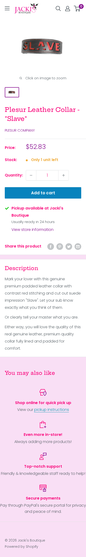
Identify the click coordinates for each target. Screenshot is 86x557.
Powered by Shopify (21, 546)
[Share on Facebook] (50, 246)
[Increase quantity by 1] (64, 175)
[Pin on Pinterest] (59, 246)
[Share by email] (78, 246)
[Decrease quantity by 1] (31, 175)
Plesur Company (20, 130)
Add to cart (43, 193)
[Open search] (58, 8)
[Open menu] (7, 8)
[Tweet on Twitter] (68, 246)
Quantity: (14, 175)
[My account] (67, 8)
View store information (32, 229)
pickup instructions (51, 409)
